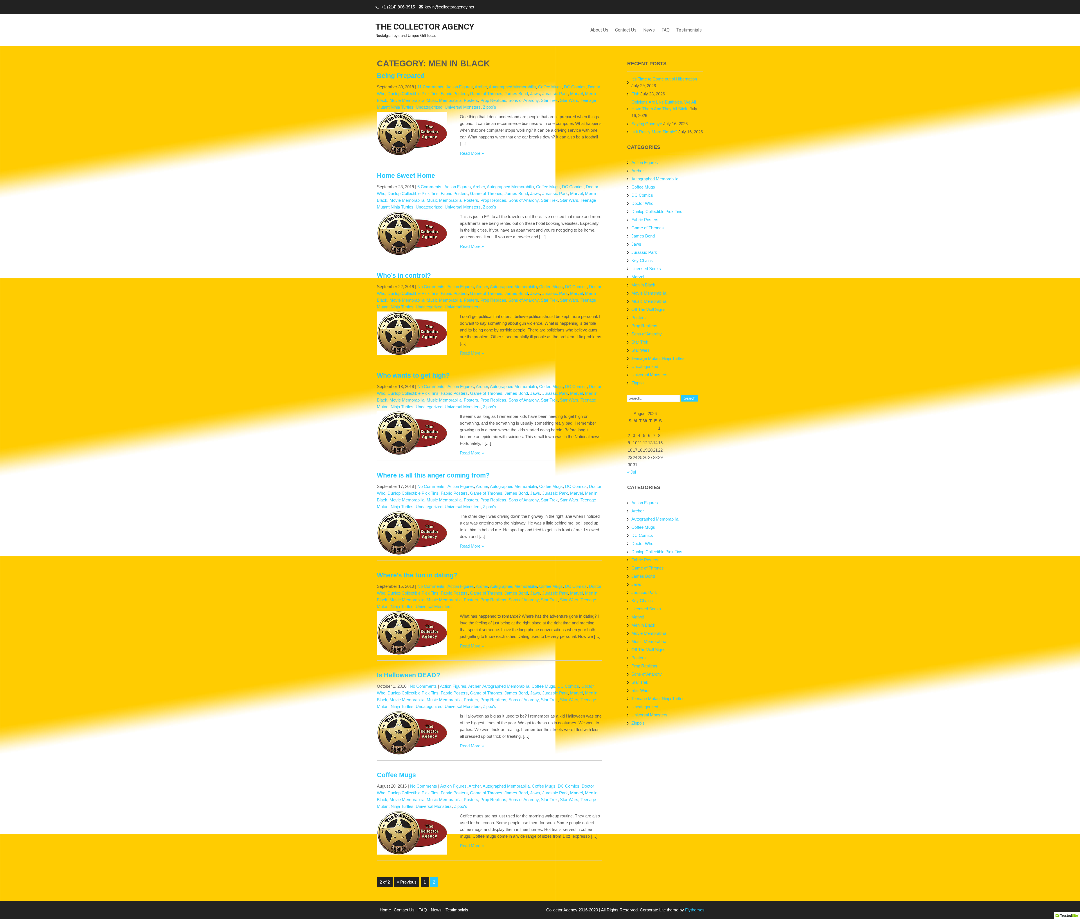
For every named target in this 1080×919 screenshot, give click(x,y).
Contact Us (625, 30)
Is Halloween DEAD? (408, 675)
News (649, 30)
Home (385, 909)
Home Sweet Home (406, 175)
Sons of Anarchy (523, 100)
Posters (471, 100)
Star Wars (569, 100)
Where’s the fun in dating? (417, 575)
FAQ (666, 30)
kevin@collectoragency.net (449, 7)
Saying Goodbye (646, 123)
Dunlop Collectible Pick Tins (413, 93)
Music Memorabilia (444, 100)
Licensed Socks (646, 268)
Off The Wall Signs (648, 309)
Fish (635, 93)
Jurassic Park (555, 93)
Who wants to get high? (413, 375)
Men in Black (643, 285)
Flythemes (694, 909)
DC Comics (575, 86)
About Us (599, 30)
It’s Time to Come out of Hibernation (664, 79)
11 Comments (430, 86)
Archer (481, 86)
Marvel (576, 93)
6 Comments (429, 186)
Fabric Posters (454, 93)
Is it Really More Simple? (654, 131)
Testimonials (689, 30)
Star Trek (549, 100)
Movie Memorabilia (407, 100)
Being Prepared (401, 75)
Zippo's (489, 107)
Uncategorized (429, 107)
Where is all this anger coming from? (433, 475)
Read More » (472, 153)
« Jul (631, 472)
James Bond (516, 93)
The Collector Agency (424, 27)
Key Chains (642, 260)
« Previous (407, 882)
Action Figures (459, 86)
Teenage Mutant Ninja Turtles (658, 358)
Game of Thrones (486, 93)
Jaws (535, 93)
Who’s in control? (404, 275)
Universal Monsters (463, 107)
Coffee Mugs (550, 86)
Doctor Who (642, 203)
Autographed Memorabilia (512, 86)
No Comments (430, 286)
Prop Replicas (493, 100)
